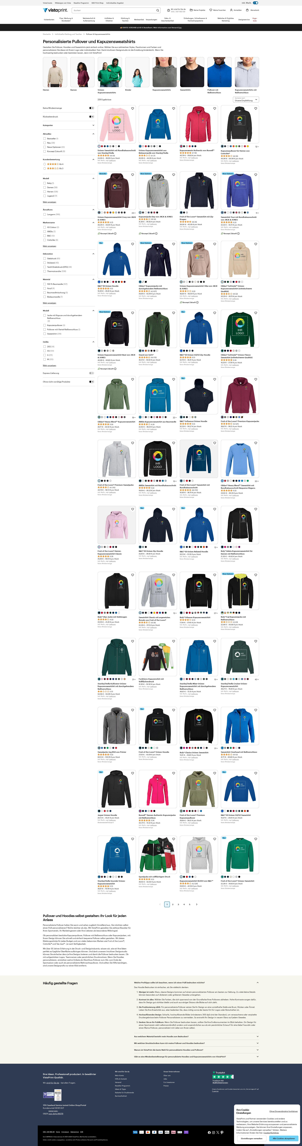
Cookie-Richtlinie (271, 1133)
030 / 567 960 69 (49, 1132)
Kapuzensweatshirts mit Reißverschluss (246, 91)
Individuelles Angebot (114, 3)
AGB (81, 1132)
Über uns (167, 1075)
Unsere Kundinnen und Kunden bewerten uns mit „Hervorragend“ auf (235, 1090)
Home (58, 1132)
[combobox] (114, 10)
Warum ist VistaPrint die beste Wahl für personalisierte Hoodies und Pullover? (168, 1050)
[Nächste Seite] (197, 904)
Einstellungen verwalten (251, 1138)
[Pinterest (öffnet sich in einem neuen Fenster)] (222, 1133)
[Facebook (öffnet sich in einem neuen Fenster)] (209, 1133)
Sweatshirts (185, 90)
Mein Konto (119, 1075)
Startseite (47, 34)
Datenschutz (75, 1132)
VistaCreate (47, 3)
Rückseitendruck (50, 116)
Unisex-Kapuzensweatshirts (107, 91)
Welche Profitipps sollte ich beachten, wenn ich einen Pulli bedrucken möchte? (169, 982)
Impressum (65, 1132)
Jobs (165, 1079)
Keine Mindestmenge (52, 108)
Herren (46, 90)
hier (180, 28)
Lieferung (112, 160)
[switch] (250, 2)
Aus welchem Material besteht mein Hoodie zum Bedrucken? (161, 1036)
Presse (166, 1086)
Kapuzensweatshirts (162, 90)
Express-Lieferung (51, 373)
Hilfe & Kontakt (121, 1079)
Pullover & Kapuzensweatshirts (98, 34)
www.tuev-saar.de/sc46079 (52, 1112)
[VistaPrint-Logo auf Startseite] (55, 10)
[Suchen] (157, 10)
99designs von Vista (63, 3)
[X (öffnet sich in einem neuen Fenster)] (217, 1133)
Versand (118, 1082)
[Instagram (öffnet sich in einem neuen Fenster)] (213, 1133)
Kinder (128, 90)
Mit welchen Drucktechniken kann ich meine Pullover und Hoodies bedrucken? (169, 1043)
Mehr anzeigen (49, 202)
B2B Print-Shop (97, 3)
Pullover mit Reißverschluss (214, 91)
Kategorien (48, 125)
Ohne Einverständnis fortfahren (283, 1111)
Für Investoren (169, 1082)
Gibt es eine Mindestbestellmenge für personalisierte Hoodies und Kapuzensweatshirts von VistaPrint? (180, 1056)
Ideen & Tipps (120, 1089)
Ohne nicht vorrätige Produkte (56, 382)
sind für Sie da (52, 1083)
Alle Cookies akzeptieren (284, 1138)
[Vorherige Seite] (160, 904)
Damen (73, 90)
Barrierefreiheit (121, 1096)
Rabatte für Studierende (124, 1093)
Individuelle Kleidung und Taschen (68, 34)
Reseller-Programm (81, 3)
